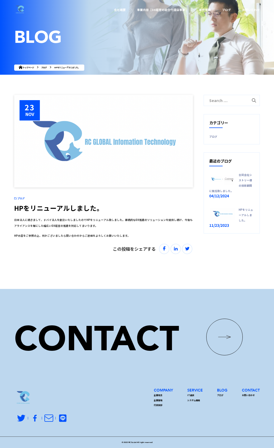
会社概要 (120, 10)
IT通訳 (190, 395)
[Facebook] (164, 249)
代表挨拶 (158, 405)
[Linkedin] (175, 249)
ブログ (226, 10)
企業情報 (158, 400)
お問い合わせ (251, 10)
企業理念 (158, 395)
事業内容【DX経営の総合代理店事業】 (162, 10)
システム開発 (193, 400)
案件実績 (205, 10)
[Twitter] (187, 249)
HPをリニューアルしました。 (246, 215)
